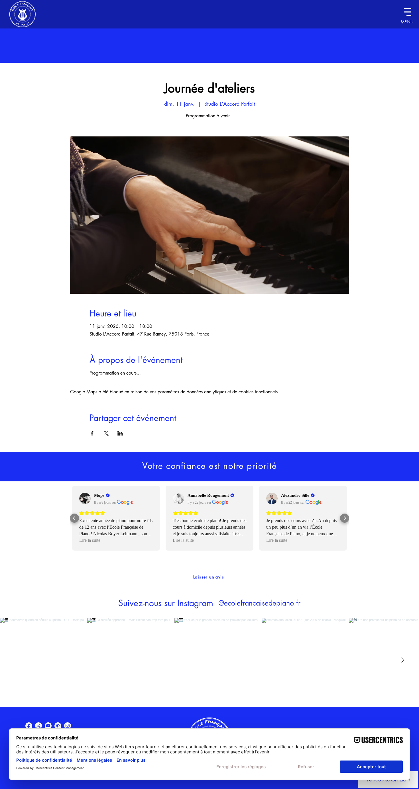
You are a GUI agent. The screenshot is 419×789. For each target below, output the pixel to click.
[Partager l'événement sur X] (106, 433)
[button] (407, 11)
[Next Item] (403, 660)
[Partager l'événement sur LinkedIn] (120, 433)
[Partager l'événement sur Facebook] (92, 433)
